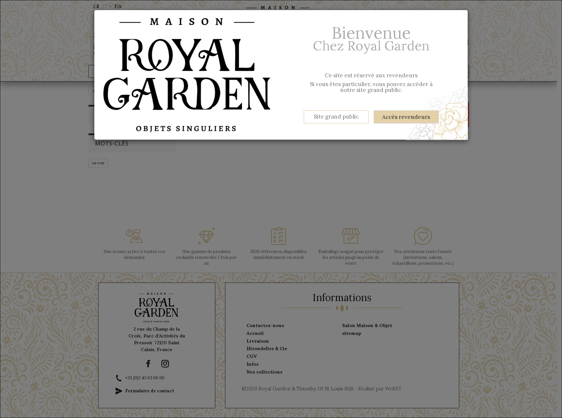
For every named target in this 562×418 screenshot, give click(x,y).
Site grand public (336, 116)
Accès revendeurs (406, 116)
